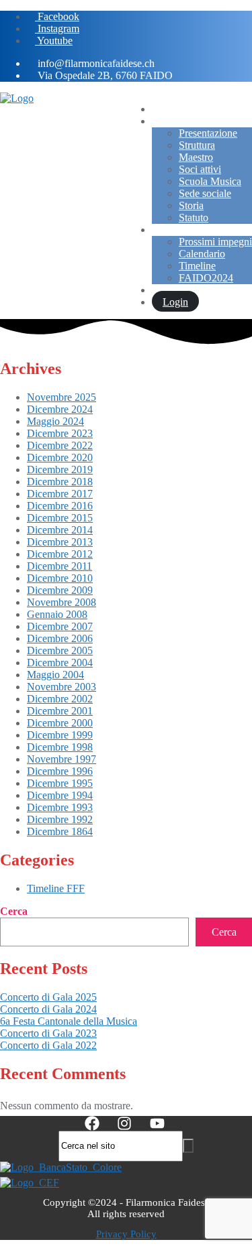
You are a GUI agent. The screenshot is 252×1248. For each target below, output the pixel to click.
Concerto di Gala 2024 (48, 1009)
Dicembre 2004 (60, 662)
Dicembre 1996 (60, 771)
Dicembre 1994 (60, 795)
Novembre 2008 (61, 602)
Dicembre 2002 (60, 698)
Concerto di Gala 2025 (48, 997)
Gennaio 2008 (57, 614)
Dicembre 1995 (60, 783)
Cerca (14, 911)
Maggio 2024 (55, 421)
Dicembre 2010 (60, 578)
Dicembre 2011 (59, 566)
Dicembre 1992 (60, 819)
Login (175, 302)
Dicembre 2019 (60, 469)
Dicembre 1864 (60, 831)
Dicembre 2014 (60, 530)
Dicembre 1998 (60, 747)
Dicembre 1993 (60, 807)
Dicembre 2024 (60, 409)
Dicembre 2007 (60, 626)
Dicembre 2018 (60, 481)
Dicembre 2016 (60, 505)
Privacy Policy (126, 1234)
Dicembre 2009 (60, 590)
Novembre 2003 (61, 686)
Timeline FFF (56, 888)
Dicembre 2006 (60, 638)
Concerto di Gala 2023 (48, 1033)
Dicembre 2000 (60, 723)
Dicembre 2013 (60, 542)
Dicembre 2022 (60, 445)
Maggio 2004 (55, 674)
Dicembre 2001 (60, 710)
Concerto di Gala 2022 (48, 1045)
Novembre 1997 (61, 759)
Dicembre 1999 (60, 735)
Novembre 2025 (61, 397)
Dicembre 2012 (60, 554)
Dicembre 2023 (60, 433)
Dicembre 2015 (60, 517)
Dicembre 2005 (60, 650)
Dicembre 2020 (60, 457)
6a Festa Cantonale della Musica (68, 1021)
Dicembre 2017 (60, 493)
